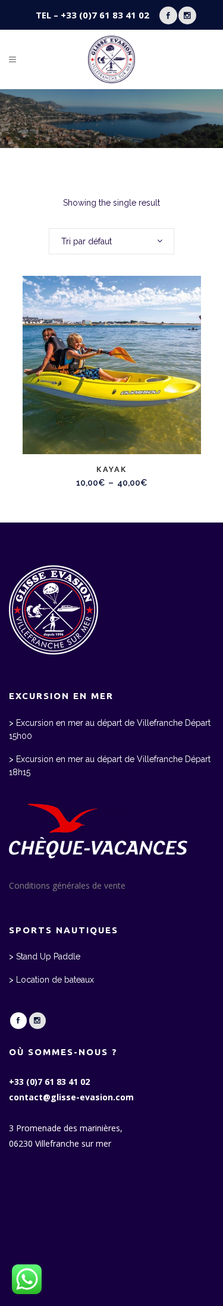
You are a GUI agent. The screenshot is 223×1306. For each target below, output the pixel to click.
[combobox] (111, 241)
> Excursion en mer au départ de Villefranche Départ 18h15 (110, 765)
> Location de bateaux (51, 979)
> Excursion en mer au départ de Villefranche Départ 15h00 (110, 729)
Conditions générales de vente (67, 885)
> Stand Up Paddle (44, 956)
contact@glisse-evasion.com (71, 1097)
